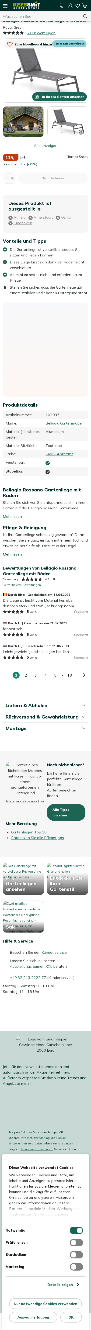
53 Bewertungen (41, 33)
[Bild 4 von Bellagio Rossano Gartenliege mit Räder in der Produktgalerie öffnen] (68, 121)
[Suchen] (85, 16)
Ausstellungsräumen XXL (31, 966)
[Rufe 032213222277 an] (61, 6)
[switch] (76, 1242)
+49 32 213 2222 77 (28, 977)
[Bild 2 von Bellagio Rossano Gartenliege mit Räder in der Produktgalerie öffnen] (23, 121)
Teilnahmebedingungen (37, 1149)
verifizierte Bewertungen (24, 585)
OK (71, 1317)
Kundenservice (54, 952)
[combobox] (39, 16)
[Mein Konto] (70, 6)
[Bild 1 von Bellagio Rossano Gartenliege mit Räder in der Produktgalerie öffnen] (45, 70)
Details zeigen (60, 1284)
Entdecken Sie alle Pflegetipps (37, 837)
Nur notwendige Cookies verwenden (45, 1304)
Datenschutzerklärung (35, 1138)
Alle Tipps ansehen (60, 812)
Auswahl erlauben (33, 1317)
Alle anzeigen (45, 145)
